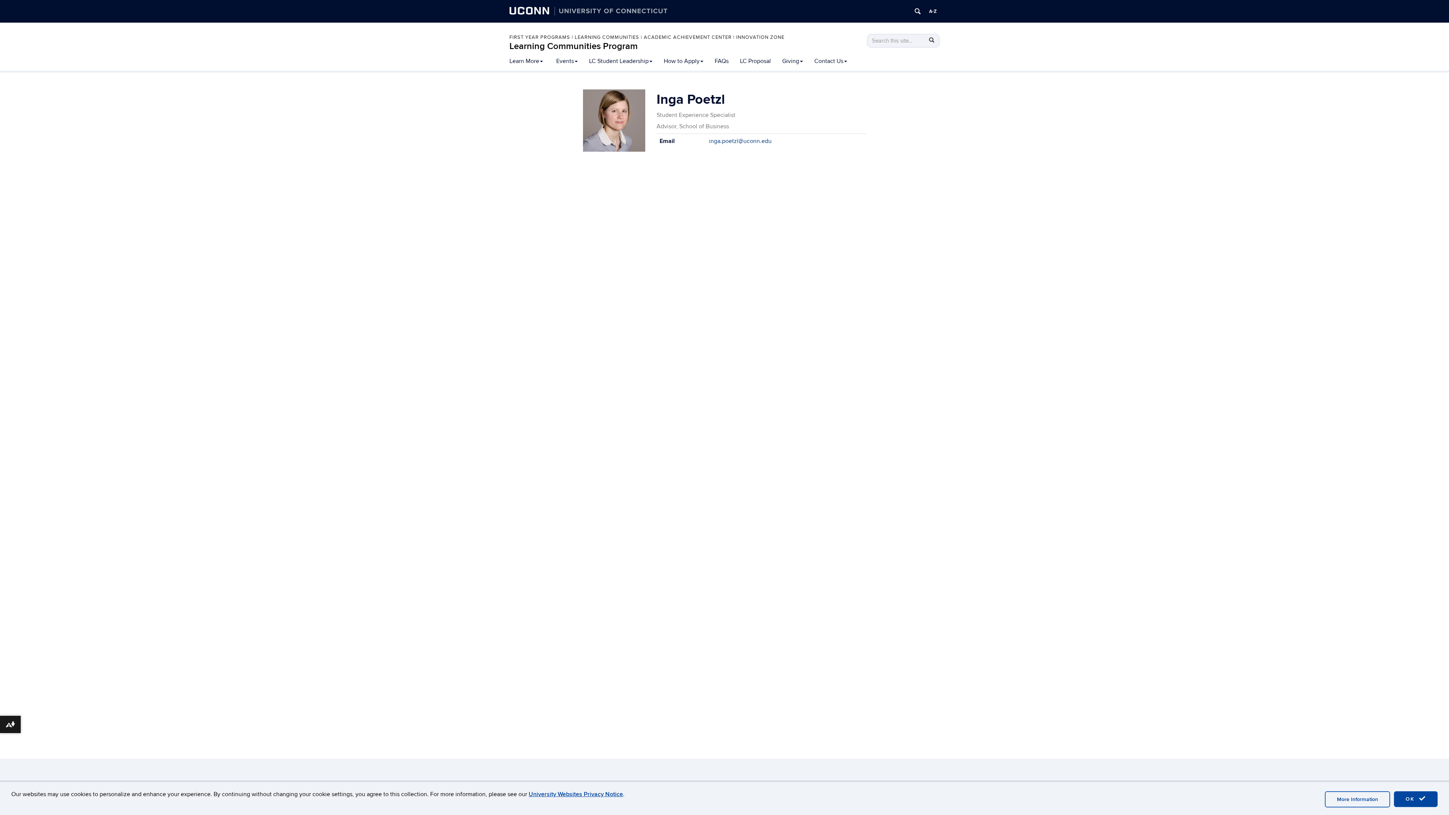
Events (565, 61)
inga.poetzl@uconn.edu (740, 141)
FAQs (722, 61)
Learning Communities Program (573, 46)
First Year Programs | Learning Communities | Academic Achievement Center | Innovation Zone (646, 37)
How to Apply (682, 61)
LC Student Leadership (619, 61)
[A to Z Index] (933, 11)
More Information (1357, 799)
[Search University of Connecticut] (918, 11)
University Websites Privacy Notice (576, 794)
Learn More (524, 61)
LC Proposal (755, 61)
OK (1411, 799)
